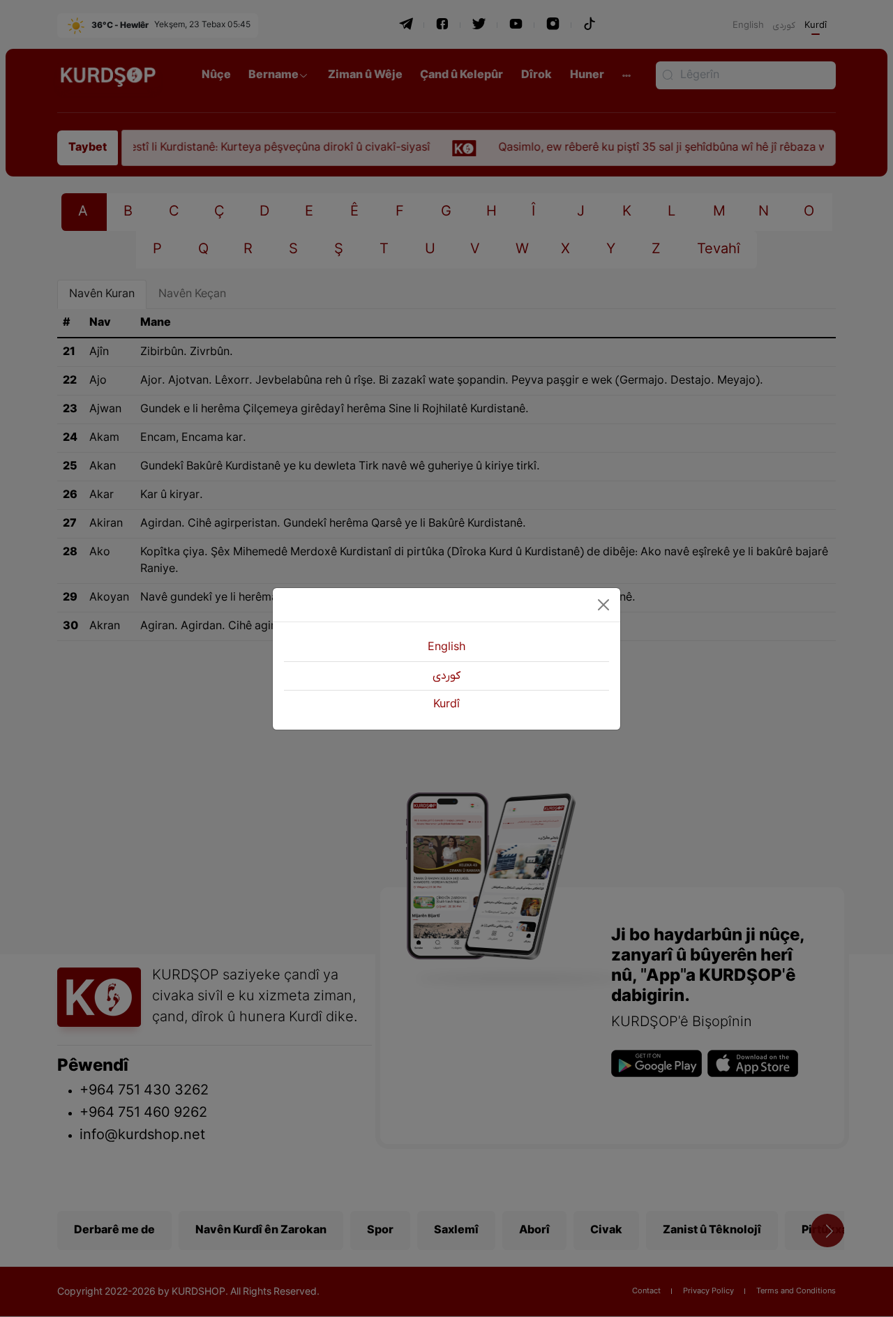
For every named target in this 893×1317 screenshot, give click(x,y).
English (446, 647)
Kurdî (446, 705)
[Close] (603, 605)
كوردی (446, 676)
